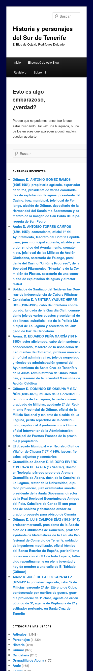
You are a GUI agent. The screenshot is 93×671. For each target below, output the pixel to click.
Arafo (17, 665)
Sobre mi (40, 72)
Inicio (17, 62)
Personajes (21, 639)
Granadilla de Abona (28, 660)
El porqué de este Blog (43, 62)
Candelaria (21, 655)
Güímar (18, 649)
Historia (19, 644)
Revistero (20, 72)
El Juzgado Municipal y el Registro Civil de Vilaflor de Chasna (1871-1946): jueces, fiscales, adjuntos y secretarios (46, 451)
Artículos (20, 634)
